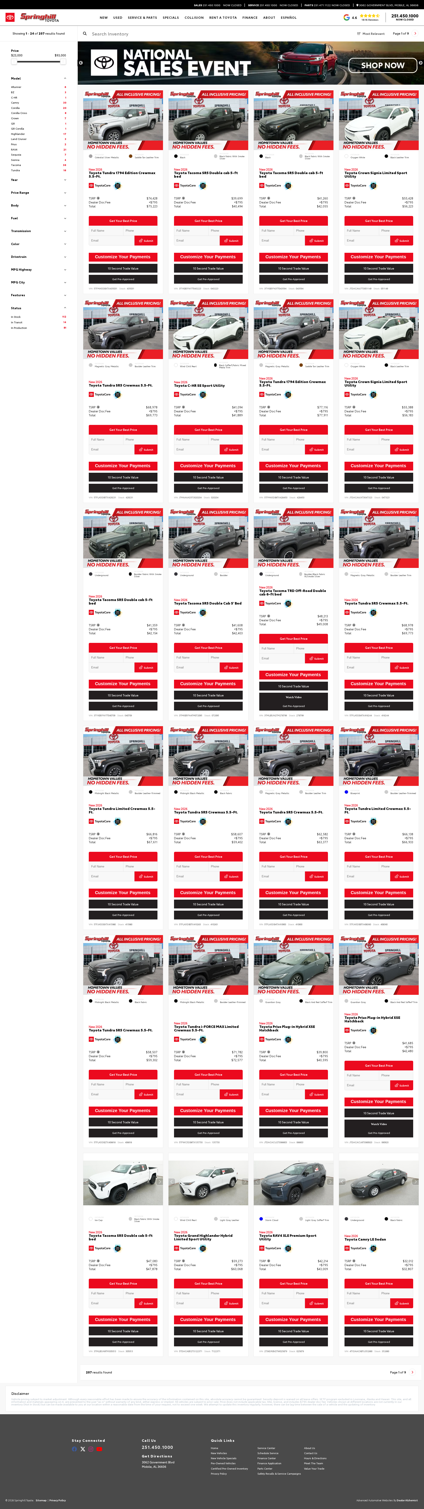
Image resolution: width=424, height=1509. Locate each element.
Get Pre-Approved (123, 279)
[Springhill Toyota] (39, 17)
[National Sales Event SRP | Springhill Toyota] (251, 63)
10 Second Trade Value (123, 268)
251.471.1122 (318, 5)
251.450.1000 (207, 5)
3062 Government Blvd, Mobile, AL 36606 (388, 5)
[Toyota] (10, 17)
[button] (159, 119)
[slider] (14, 61)
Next (420, 63)
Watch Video (294, 697)
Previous (81, 63)
